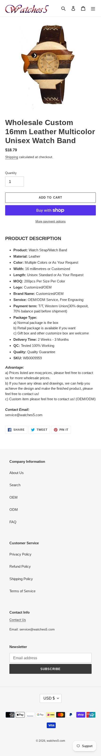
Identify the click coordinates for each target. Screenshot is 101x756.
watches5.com (56, 740)
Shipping (11, 157)
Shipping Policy (21, 579)
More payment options (50, 221)
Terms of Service (22, 591)
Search (14, 485)
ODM (13, 509)
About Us (16, 473)
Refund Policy (20, 566)
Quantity (11, 173)
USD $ (49, 698)
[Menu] (93, 8)
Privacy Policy (20, 554)
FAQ (12, 522)
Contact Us (17, 620)
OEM (13, 497)
